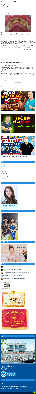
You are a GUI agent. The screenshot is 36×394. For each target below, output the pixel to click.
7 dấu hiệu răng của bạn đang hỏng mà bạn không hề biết (9, 134)
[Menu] (1, 1)
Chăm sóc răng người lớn (4, 176)
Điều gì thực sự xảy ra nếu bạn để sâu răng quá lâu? (8, 111)
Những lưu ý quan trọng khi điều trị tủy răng (8, 86)
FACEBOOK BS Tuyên (4, 368)
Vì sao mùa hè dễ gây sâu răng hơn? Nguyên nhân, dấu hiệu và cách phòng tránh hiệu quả (14, 156)
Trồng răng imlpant (3, 166)
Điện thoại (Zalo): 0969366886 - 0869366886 (8, 366)
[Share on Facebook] (15, 83)
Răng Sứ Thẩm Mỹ (3, 171)
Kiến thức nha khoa (3, 4)
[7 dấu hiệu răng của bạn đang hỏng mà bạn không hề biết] (18, 123)
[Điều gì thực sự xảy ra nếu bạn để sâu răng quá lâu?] (18, 101)
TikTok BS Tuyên (3, 367)
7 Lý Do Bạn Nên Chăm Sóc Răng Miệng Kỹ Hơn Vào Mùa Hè (12, 275)
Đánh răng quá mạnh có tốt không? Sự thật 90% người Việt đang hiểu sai (14, 278)
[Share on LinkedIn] (20, 83)
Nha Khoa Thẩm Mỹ (4, 168)
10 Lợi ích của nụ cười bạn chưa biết (28, 86)
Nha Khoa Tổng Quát (4, 164)
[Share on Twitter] (17, 83)
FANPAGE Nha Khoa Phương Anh (6, 369)
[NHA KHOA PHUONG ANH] (18, 1)
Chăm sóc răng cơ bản (4, 173)
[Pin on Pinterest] (19, 83)
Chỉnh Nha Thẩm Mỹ (4, 169)
